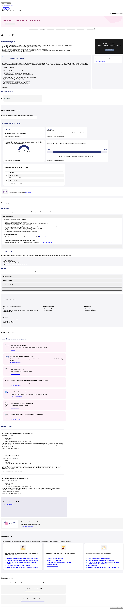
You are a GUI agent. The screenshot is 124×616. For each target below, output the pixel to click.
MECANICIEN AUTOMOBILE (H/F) (15, 478)
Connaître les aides (15, 408)
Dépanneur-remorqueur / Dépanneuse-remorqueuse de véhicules (22, 560)
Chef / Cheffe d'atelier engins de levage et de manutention (101, 560)
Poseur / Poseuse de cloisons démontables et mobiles (59, 562)
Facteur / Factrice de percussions (55, 558)
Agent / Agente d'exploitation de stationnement (99, 558)
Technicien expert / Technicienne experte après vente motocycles (103, 567)
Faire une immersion (15, 374)
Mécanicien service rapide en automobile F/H (18, 433)
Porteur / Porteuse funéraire (54, 560)
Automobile (6, 9)
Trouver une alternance (16, 385)
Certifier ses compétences (16, 396)
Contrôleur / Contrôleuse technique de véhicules (18, 565)
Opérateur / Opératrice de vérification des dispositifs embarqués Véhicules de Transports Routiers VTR (103, 563)
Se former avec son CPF (15, 362)
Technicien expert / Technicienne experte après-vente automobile (22, 567)
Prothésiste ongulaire (52, 564)
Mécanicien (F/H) (10, 456)
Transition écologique (100, 61)
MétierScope (6, 7)
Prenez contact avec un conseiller (32, 591)
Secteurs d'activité (7, 8)
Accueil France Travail (8, 5)
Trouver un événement (16, 419)
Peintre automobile (92, 565)
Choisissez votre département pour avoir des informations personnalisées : (17, 115)
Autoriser (109, 49)
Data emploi (28, 192)
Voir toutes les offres (8, 504)
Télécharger (116, 13)
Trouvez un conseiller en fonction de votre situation (32, 601)
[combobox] (8, 117)
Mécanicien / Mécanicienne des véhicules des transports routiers (22, 558)
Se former (13, 350)
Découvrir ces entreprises (27, 526)
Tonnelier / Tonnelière (52, 566)
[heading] (62, 216)
